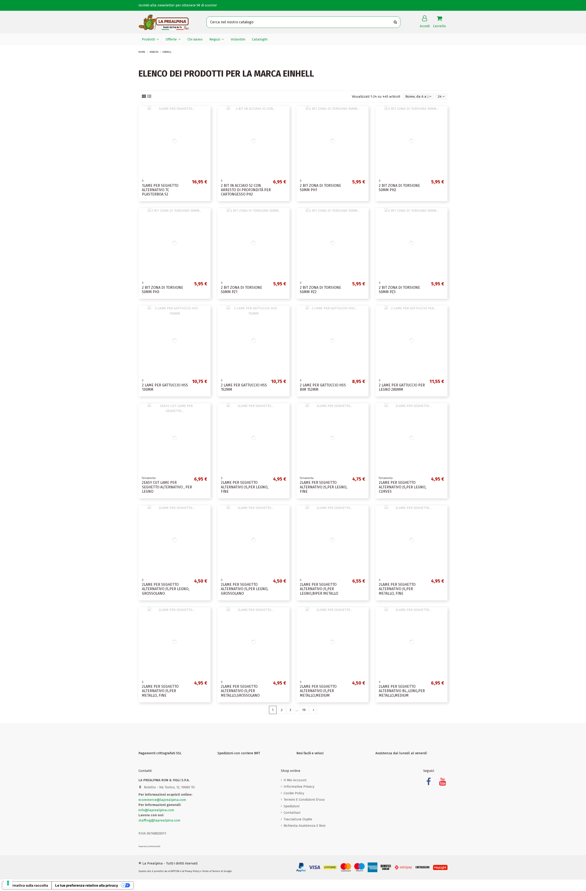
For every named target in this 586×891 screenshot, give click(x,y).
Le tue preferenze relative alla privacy (86, 885)
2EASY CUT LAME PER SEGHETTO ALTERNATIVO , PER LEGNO (167, 486)
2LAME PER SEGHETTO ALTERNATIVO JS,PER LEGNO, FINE (244, 486)
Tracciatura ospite (298, 819)
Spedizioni (291, 806)
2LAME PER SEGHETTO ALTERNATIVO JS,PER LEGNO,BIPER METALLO (319, 588)
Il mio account (295, 780)
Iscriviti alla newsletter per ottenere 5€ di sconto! (177, 5)
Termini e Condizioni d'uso (304, 799)
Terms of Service (211, 871)
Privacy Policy (192, 871)
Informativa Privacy (299, 786)
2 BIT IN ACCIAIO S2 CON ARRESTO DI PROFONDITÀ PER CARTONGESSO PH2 (246, 189)
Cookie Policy (294, 793)
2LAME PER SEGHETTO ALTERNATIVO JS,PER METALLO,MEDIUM (318, 690)
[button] (150, 39)
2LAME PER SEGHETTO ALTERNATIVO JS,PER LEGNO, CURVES (402, 486)
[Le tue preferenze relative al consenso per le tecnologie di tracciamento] (8, 883)
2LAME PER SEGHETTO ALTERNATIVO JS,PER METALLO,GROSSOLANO (240, 690)
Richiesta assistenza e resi (304, 826)
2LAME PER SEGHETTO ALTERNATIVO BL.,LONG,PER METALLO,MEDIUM (402, 690)
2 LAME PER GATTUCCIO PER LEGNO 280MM (402, 387)
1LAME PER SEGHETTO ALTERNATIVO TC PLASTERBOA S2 (160, 189)
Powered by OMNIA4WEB (149, 846)
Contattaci (292, 813)
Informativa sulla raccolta (26, 885)
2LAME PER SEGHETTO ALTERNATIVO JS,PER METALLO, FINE (397, 588)
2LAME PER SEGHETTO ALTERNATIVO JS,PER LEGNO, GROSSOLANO (165, 588)
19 (304, 710)
